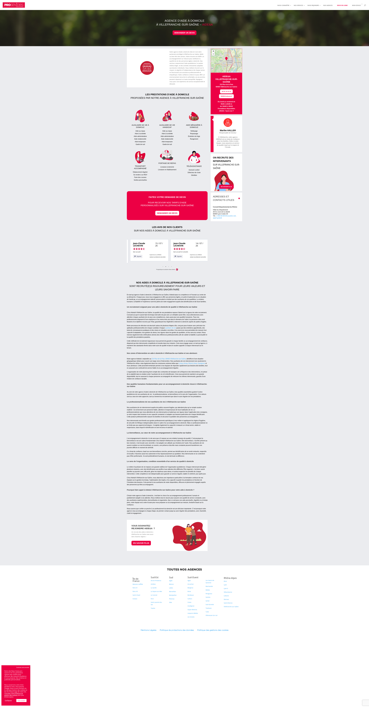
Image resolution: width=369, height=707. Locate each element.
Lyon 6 (226, 588)
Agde (170, 581)
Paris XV (135, 591)
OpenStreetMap (235, 72)
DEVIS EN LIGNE (342, 5)
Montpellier (173, 595)
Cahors (190, 599)
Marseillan (172, 591)
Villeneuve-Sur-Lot (211, 615)
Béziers (171, 584)
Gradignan (191, 606)
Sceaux (135, 599)
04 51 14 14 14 (226, 91)
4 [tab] (171, 267)
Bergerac (190, 588)
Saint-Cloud (136, 595)
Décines (226, 599)
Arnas (186, 363)
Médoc (208, 590)
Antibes (153, 584)
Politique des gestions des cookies (212, 630)
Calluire (226, 596)
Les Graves (191, 617)
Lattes (171, 588)
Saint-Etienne (228, 603)
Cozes (189, 602)
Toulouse (209, 608)
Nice (152, 599)
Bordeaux (191, 595)
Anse (195, 363)
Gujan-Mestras (192, 609)
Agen (189, 580)
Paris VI (135, 588)
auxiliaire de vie (170, 328)
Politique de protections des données (177, 630)
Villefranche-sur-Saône (231, 606)
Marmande (209, 586)
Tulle (207, 612)
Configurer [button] (8, 700)
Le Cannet (154, 595)
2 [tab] (166, 267)
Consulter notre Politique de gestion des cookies (13, 694)
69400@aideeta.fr (226, 96)
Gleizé (190, 363)
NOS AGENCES (328, 5)
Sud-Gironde (210, 604)
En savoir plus (141, 543)
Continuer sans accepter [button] (22, 667)
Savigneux (201, 363)
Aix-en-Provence (156, 580)
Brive (189, 591)
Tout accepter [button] (21, 700)
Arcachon (191, 584)
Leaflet (230, 72)
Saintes (208, 597)
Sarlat (207, 601)
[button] (226, 59)
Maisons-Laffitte (138, 584)
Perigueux (209, 594)
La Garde (154, 588)
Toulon (153, 608)
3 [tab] (169, 267)
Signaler (135, 256)
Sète (170, 602)
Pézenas (171, 599)
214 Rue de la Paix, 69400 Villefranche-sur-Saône (169, 359)
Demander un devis (184, 33)
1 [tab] (163, 267)
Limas (181, 363)
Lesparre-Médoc (193, 613)
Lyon (225, 585)
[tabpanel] (146, 250)
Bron (225, 581)
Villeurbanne (228, 592)
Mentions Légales (150, 630)
